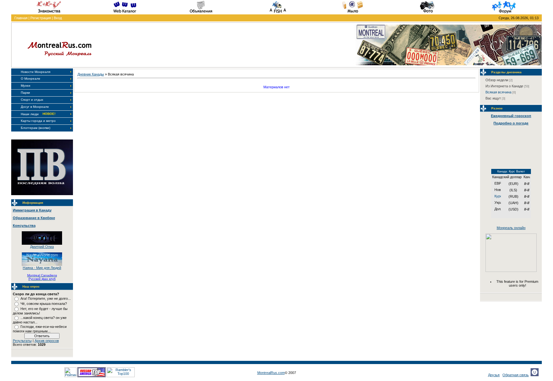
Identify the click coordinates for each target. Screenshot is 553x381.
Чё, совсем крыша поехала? (43, 304)
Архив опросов (47, 341)
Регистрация (40, 18)
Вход (58, 18)
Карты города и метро (38, 121)
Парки (25, 92)
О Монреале (30, 78)
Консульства (24, 225)
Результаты (22, 341)
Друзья (494, 375)
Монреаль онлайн (511, 228)
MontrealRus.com (271, 373)
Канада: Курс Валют (511, 171)
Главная (21, 18)
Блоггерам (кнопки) (35, 128)
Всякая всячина (498, 92)
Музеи (25, 85)
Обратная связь (515, 375)
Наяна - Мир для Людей (42, 268)
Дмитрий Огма (42, 247)
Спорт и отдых (32, 99)
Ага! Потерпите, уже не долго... (45, 298)
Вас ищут (493, 98)
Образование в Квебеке (34, 218)
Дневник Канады (90, 74)
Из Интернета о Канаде (504, 86)
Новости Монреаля (35, 72)
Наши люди (30, 114)
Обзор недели (496, 80)
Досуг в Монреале (35, 106)
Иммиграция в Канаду (32, 210)
